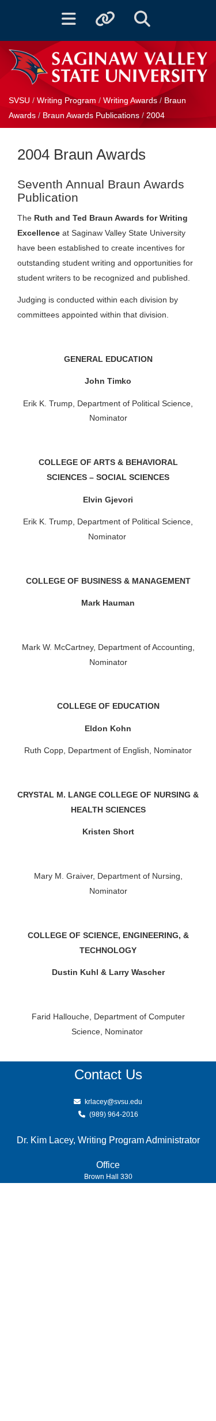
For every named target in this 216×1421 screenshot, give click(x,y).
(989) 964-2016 (113, 1114)
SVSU (19, 100)
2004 (155, 115)
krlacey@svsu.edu (113, 1102)
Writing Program (67, 100)
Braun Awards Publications (92, 115)
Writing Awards (130, 100)
